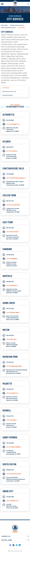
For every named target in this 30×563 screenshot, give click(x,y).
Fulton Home (4, 25)
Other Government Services (8, 27)
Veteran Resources (7, 95)
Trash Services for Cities (9, 91)
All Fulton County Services (17, 25)
